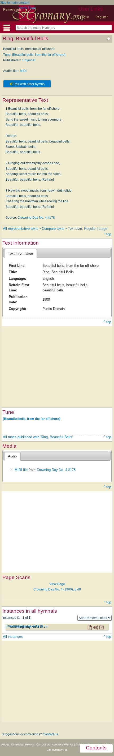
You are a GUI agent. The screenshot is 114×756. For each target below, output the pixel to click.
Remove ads (12, 9)
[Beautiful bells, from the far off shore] (31, 419)
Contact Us (43, 744)
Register (101, 17)
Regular (90, 229)
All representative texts (20, 229)
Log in (84, 17)
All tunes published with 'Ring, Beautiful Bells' (38, 437)
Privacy (29, 744)
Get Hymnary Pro (57, 749)
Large (103, 229)
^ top (107, 234)
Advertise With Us (62, 744)
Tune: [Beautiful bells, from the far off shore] (34, 55)
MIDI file (21, 470)
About (5, 744)
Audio (12, 456)
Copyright (17, 744)
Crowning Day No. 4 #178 (36, 217)
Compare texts (53, 229)
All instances (13, 637)
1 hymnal (28, 60)
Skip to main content (14, 2)
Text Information (20, 253)
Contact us (50, 734)
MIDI (23, 71)
